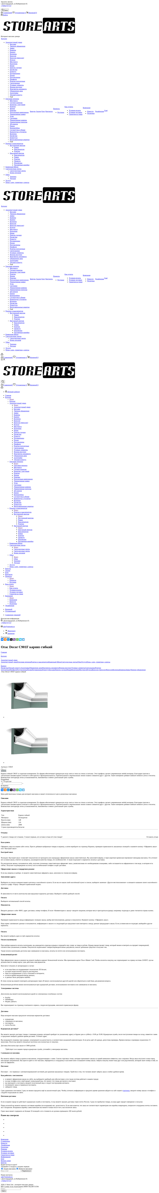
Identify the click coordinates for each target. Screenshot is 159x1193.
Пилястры (4, 668)
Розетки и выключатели (22, 512)
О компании (5, 1141)
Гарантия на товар (7, 1155)
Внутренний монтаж (26, 518)
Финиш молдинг (65, 668)
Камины (123, 670)
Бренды (3, 1163)
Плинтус (45, 670)
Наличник (75, 670)
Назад (12, 399)
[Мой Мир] (8, 639)
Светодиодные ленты (22, 549)
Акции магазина (9, 1169)
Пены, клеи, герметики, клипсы (98, 662)
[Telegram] (23, 639)
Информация (5, 1157)
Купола (89, 670)
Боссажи (52, 670)
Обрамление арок (35, 668)
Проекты (13, 580)
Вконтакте (11, 631)
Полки (29, 670)
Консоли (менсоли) (99, 670)
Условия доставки (7, 1153)
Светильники (90, 668)
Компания (13, 600)
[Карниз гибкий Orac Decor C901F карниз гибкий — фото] (26, 717)
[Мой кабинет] (2, 355)
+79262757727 (6, 6)
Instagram (11, 633)
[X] (11, 639)
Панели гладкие (61, 670)
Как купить (14, 588)
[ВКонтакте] (2, 639)
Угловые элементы (78, 668)
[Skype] (20, 639)
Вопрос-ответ (6, 1161)
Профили (13, 670)
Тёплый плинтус (14, 668)
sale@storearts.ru (9, 626)
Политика (4, 1147)
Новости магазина (25, 1169)
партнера (126, 1090)
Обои (16, 559)
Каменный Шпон (55, 662)
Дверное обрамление (138, 670)
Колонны (116, 670)
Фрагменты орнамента (50, 668)
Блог (2, 1159)
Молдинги (83, 670)
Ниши (69, 670)
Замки (128, 670)
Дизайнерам (5, 1145)
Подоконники (37, 670)
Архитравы (25, 668)
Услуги (84, 662)
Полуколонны (22, 670)
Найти (4, 1191)
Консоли (109, 670)
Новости (4, 1143)
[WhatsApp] (17, 639)
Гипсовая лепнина (20, 465)
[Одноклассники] (5, 639)
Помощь (4, 1149)
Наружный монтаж (25, 530)
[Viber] (14, 639)
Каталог (12, 401)
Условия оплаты (7, 1151)
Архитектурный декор (22, 407)
